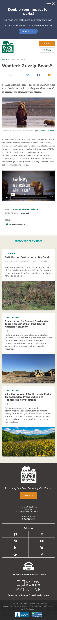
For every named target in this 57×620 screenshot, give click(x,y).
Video (5, 59)
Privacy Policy (35, 606)
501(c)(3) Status (27, 609)
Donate (47, 43)
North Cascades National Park (25, 209)
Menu (48, 50)
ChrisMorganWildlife (45, 131)
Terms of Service (20, 606)
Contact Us (7, 606)
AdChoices (48, 606)
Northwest (24, 213)
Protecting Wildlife (16, 224)
